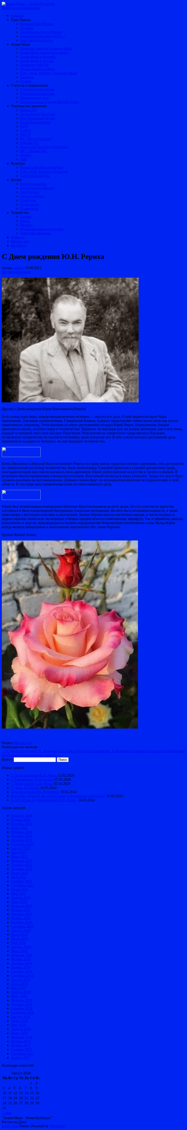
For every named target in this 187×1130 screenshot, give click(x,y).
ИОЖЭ (25, 155)
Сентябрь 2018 (22, 1012)
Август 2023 (20, 848)
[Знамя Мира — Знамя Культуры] (28, 4)
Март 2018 (19, 1033)
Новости (17, 237)
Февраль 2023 (21, 861)
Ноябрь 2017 (21, 1045)
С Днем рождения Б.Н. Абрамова (30, 751)
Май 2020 (18, 943)
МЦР (24, 126)
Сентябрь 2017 (22, 1053)
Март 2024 (19, 828)
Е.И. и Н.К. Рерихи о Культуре (44, 171)
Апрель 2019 (21, 992)
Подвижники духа (34, 98)
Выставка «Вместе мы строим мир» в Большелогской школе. (58, 796)
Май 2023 (18, 852)
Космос (16, 180)
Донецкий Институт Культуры (44, 147)
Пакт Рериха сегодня (36, 40)
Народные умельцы (35, 233)
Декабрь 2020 (21, 914)
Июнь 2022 (19, 873)
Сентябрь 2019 (22, 975)
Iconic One (10, 1126)
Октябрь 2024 (21, 824)
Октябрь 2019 (21, 971)
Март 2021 (19, 902)
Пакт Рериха (21, 20)
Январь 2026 (21, 820)
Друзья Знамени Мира (37, 69)
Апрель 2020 (21, 947)
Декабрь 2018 (21, 1004)
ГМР (23, 159)
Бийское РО (29, 143)
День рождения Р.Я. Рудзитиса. (35, 792)
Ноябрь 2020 (21, 918)
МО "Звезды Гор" (33, 151)
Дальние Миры (32, 196)
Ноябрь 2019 (21, 967)
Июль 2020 (19, 934)
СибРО (25, 130)
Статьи (25, 81)
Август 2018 (20, 1017)
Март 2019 (19, 996)
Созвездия (28, 200)
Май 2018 (18, 1025)
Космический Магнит (37, 188)
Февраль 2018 (21, 1037)
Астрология (29, 204)
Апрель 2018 (21, 1029)
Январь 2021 (21, 910)
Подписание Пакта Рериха (41, 32)
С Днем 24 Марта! (25, 788)
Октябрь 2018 (21, 1008)
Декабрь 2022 (21, 865)
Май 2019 (18, 988)
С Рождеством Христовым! (32, 779)
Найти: (7, 759)
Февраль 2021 (21, 906)
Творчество (20, 213)
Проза (24, 221)
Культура (18, 163)
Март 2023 (19, 856)
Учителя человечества (37, 89)
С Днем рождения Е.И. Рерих (34, 775)
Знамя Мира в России (37, 61)
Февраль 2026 (21, 815)
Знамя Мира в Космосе (38, 57)
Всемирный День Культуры (41, 167)
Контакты (18, 245)
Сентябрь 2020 (22, 926)
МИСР (25, 135)
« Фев (7, 1113)
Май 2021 (18, 893)
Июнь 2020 (19, 939)
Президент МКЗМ (34, 65)
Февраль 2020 (21, 955)
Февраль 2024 (21, 832)
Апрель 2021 (21, 898)
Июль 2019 (19, 984)
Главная (17, 16)
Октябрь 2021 (21, 881)
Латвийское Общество (37, 114)
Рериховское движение (29, 106)
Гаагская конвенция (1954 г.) (42, 36)
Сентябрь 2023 (22, 844)
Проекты (27, 77)
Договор (26, 28)
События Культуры (35, 176)
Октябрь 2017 (21, 1049)
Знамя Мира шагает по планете (44, 52)
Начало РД (28, 110)
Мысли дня (20, 241)
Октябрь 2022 (21, 869)
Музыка (26, 225)
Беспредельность (33, 184)
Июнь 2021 (19, 889)
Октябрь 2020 (21, 922)
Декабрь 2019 (21, 963)
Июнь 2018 (19, 1021)
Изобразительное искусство (41, 229)
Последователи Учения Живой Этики (49, 102)
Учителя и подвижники (29, 85)
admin (17, 268)
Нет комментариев (16, 272)
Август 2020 (20, 930)
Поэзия (25, 217)
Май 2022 (18, 877)
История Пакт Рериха (37, 24)
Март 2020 (19, 951)
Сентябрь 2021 (22, 885)
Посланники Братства (37, 94)
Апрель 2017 (21, 1058)
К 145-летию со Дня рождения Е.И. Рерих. (44, 800)
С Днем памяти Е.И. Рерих (32, 784)
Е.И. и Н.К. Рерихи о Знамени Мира (48, 73)
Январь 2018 (21, 1041)
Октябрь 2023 (21, 840)
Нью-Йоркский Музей (37, 118)
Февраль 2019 (21, 1000)
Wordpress (57, 1126)
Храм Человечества (35, 122)
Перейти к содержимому (21, 8)
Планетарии (29, 208)
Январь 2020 (21, 959)
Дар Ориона (29, 192)
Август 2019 (20, 980)
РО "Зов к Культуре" (36, 139)
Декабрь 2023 (21, 836)
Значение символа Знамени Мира (46, 48)
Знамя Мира (20, 44)
